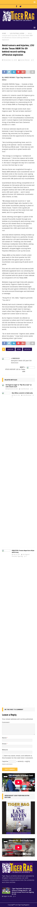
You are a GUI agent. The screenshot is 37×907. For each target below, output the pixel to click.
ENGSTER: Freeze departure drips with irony (23, 551)
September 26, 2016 (12, 389)
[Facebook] (16, 6)
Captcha (5, 761)
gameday (10, 349)
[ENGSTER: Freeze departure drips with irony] (6, 626)
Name (4, 737)
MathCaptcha (9, 764)
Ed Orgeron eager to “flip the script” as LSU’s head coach (19, 386)
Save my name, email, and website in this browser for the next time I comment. (17, 756)
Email (4, 743)
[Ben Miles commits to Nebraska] (6, 468)
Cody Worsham (24, 389)
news (19, 349)
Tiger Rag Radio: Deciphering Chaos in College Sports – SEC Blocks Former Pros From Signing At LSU (23, 891)
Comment (5, 722)
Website (5, 749)
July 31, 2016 (16, 395)
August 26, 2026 (7, 896)
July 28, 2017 (16, 554)
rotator (27, 349)
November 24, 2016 (10, 60)
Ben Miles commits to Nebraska (22, 393)
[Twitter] (20, 6)
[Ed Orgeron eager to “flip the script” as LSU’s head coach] (3, 385)
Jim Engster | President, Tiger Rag (21, 555)
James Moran (25, 60)
